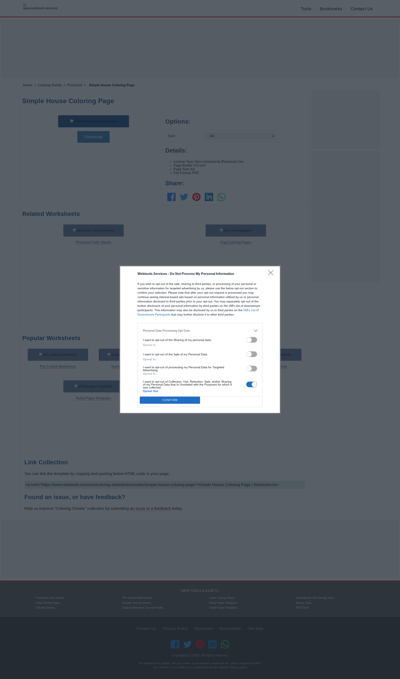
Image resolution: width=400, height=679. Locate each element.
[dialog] (200, 339)
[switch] (251, 340)
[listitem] (200, 330)
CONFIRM (170, 400)
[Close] (272, 274)
